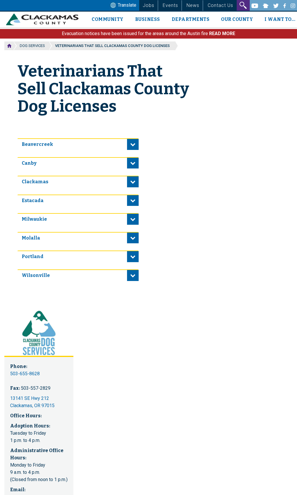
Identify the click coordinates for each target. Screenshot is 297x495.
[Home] (44, 19)
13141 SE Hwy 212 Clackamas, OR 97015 (32, 402)
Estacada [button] (33, 200)
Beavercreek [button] (37, 144)
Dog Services (32, 45)
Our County (237, 19)
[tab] (78, 144)
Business (147, 19)
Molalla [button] (31, 238)
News (192, 5)
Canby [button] (29, 163)
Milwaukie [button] (34, 219)
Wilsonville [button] (36, 275)
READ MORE (222, 33)
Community (108, 19)
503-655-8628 (25, 373)
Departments (191, 19)
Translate (126, 5)
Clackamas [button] (35, 181)
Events (170, 5)
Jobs (148, 5)
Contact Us (220, 5)
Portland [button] (33, 256)
